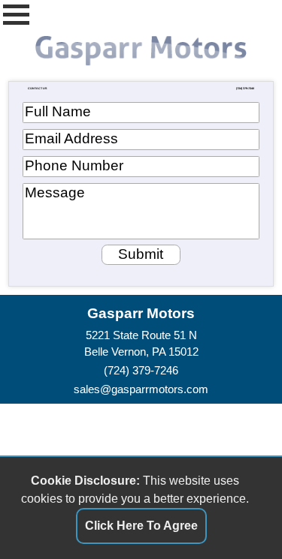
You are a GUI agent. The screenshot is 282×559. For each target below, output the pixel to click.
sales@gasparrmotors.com (141, 389)
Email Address (71, 138)
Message (55, 192)
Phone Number (74, 165)
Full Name (58, 111)
